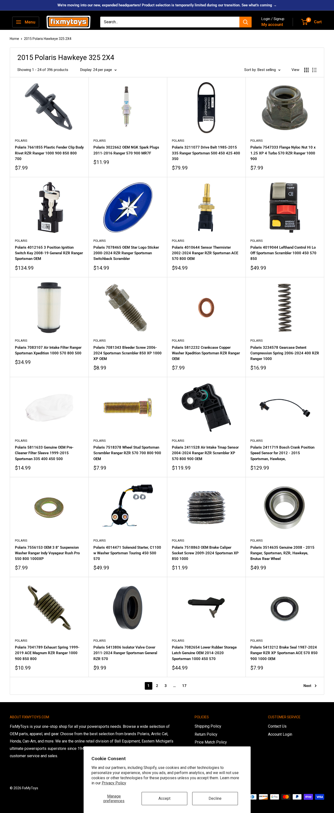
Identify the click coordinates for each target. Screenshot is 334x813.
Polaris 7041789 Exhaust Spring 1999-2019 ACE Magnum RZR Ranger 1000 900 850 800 (47, 653)
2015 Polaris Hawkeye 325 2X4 (47, 39)
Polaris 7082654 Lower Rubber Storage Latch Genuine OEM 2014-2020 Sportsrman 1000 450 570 (204, 653)
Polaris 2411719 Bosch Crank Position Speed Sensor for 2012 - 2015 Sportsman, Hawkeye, (282, 453)
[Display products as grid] (306, 70)
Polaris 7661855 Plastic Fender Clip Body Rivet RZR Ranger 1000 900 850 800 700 (49, 153)
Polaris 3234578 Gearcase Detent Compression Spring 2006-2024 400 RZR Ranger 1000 (284, 353)
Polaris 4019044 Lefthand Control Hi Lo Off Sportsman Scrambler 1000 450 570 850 (283, 253)
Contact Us (277, 726)
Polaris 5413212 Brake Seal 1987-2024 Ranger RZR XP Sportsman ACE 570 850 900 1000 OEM (284, 653)
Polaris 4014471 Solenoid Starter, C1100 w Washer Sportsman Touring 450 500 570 (127, 553)
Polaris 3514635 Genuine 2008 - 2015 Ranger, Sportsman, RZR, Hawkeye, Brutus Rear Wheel (282, 553)
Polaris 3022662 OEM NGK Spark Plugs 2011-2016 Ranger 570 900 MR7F (126, 150)
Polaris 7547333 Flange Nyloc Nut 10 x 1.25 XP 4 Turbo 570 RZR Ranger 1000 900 (283, 153)
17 (184, 686)
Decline (215, 798)
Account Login (280, 734)
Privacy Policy (114, 783)
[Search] (245, 22)
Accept (164, 798)
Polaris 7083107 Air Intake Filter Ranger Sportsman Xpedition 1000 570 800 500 (48, 350)
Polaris (21, 140)
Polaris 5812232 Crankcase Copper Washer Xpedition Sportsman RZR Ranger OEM (206, 353)
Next (307, 686)
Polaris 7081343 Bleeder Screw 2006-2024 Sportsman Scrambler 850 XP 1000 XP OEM (127, 353)
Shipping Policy (208, 726)
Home (14, 39)
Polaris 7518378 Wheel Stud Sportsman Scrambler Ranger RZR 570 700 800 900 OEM (127, 453)
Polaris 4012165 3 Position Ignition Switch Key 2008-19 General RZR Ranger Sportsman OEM (49, 253)
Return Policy (206, 734)
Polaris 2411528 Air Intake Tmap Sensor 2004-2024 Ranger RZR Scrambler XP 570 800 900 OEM (205, 453)
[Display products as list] (314, 70)
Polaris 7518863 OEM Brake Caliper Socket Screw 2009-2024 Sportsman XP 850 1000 (205, 553)
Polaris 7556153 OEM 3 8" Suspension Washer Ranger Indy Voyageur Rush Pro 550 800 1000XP (47, 553)
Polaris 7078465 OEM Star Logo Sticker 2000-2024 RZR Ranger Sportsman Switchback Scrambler (126, 253)
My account (272, 24)
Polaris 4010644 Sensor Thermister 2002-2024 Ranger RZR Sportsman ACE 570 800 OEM (205, 253)
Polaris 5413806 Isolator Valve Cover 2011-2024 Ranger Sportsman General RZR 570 (125, 653)
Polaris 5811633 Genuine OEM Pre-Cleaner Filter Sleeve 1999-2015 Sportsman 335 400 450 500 (44, 453)
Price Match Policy (211, 742)
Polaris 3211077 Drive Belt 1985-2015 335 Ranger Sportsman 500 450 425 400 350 (206, 153)
